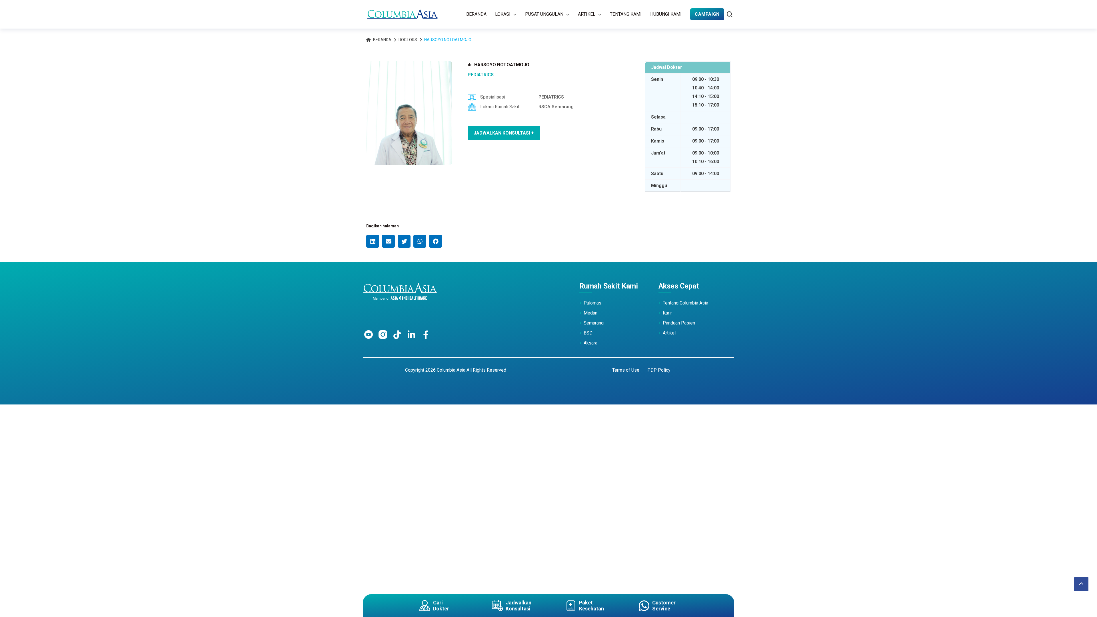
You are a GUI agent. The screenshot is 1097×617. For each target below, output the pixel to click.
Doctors (408, 39)
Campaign (707, 14)
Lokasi (503, 14)
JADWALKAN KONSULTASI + (504, 133)
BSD (588, 333)
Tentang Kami (626, 14)
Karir (667, 313)
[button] (372, 241)
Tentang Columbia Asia (685, 303)
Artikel (586, 14)
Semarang (594, 323)
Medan (590, 313)
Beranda (476, 14)
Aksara (590, 343)
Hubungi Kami (666, 14)
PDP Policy (658, 370)
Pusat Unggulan (544, 14)
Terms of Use (625, 370)
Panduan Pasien (679, 323)
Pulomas (592, 303)
